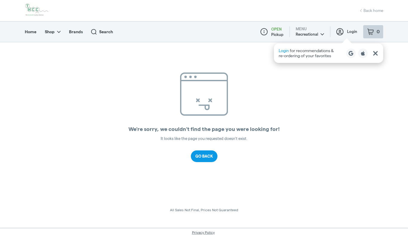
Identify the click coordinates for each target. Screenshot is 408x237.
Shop (50, 31)
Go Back (204, 156)
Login (352, 31)
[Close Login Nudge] (375, 53)
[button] (328, 53)
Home (30, 31)
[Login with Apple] (363, 53)
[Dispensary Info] (264, 31)
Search (106, 31)
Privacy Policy (203, 232)
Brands (76, 31)
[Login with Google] (351, 53)
